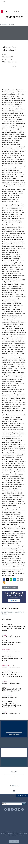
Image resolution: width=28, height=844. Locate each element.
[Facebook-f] (5, 809)
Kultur (4, 54)
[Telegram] (19, 809)
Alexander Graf (5, 665)
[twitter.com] (9, 809)
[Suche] (24, 804)
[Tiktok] (22, 809)
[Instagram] (15, 809)
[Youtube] (12, 809)
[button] (6, 11)
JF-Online (4, 635)
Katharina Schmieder (7, 696)
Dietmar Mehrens (6, 649)
